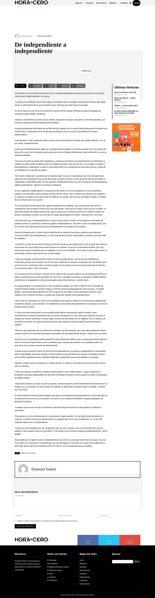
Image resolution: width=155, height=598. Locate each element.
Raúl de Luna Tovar (28, 453)
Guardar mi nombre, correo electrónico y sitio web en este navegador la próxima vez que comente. (47, 521)
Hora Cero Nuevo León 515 (125, 92)
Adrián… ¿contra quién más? (126, 105)
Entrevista (86, 71)
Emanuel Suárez (26, 36)
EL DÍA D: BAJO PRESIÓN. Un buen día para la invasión (126, 112)
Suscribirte (130, 535)
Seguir (109, 535)
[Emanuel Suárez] (17, 36)
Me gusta (88, 535)
